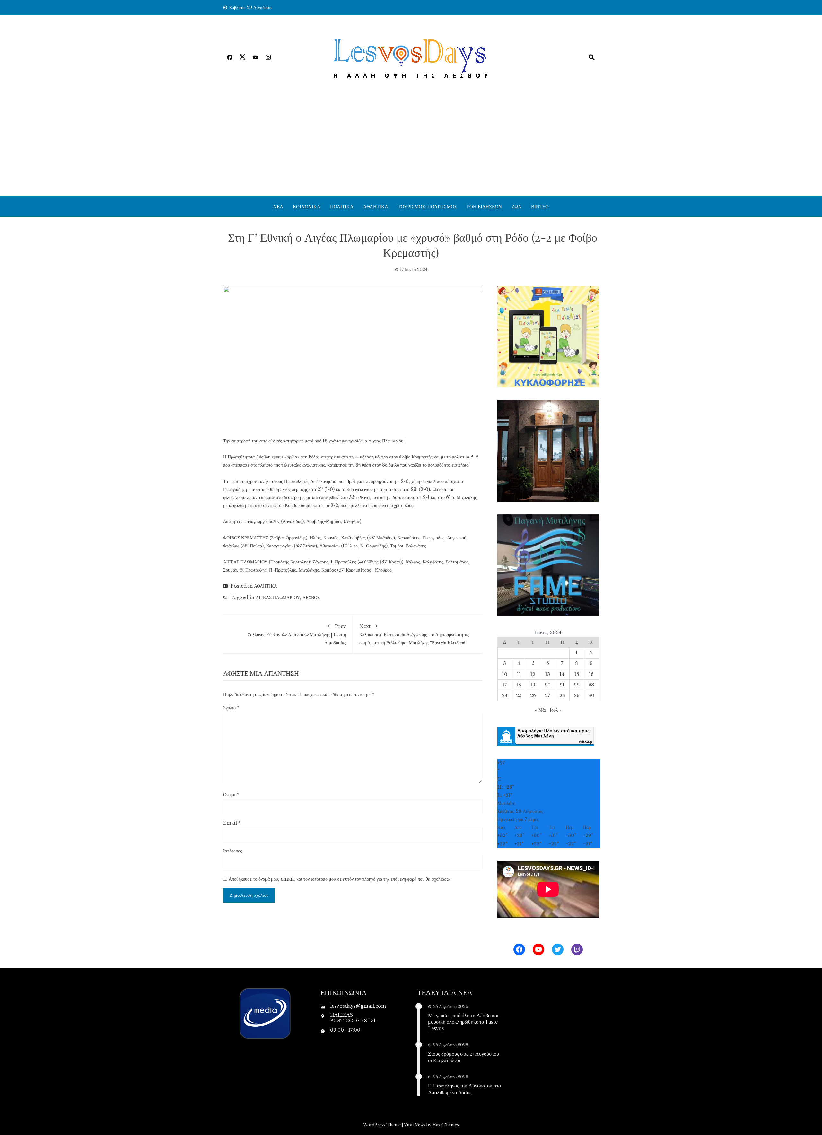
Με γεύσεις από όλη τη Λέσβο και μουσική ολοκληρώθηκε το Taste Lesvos (463, 1022)
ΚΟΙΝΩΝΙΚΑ (306, 206)
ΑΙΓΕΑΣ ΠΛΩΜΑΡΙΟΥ (278, 597)
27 (547, 695)
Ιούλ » (556, 710)
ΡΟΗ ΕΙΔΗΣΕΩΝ (484, 206)
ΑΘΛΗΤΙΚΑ (375, 206)
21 (562, 685)
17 (505, 685)
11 (519, 674)
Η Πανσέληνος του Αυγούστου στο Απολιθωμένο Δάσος (464, 1089)
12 (532, 674)
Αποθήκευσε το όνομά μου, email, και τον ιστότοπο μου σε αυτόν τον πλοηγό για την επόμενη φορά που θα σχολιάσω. (340, 879)
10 (504, 674)
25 (518, 695)
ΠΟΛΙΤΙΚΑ (342, 206)
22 (577, 685)
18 (518, 685)
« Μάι (540, 710)
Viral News (414, 1124)
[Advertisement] (411, 148)
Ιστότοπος (232, 851)
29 (577, 695)
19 (532, 685)
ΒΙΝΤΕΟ (540, 206)
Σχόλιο (231, 708)
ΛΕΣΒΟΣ (311, 597)
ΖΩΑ (516, 206)
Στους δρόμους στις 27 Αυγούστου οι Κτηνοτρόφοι (463, 1057)
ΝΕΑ (278, 206)
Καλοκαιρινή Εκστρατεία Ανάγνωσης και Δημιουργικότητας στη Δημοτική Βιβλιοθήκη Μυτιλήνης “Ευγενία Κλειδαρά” (414, 635)
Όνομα (231, 795)
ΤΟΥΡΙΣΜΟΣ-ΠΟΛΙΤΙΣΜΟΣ (427, 206)
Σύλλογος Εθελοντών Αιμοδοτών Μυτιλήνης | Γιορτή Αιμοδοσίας (297, 635)
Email (231, 823)
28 (562, 695)
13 (547, 674)
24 (505, 695)
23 (591, 685)
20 (548, 685)
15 (576, 674)
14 (562, 674)
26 (533, 695)
